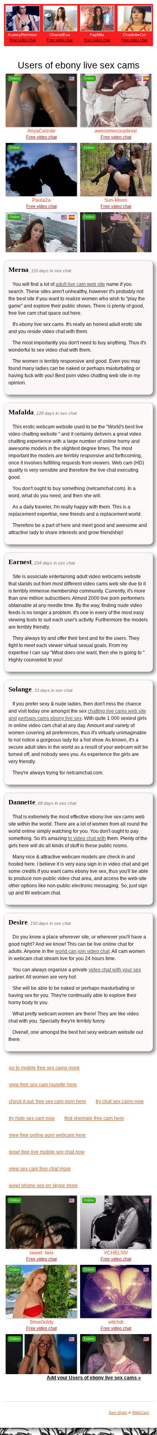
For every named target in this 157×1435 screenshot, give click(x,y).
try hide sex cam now (32, 1118)
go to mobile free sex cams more (44, 1068)
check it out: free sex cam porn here (47, 1101)
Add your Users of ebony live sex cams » (94, 1378)
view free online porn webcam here (47, 1135)
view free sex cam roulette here (43, 1084)
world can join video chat (82, 951)
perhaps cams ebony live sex (50, 718)
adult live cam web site (80, 284)
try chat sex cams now (120, 1101)
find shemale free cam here (94, 1118)
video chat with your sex (115, 970)
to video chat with (87, 838)
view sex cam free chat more (40, 1169)
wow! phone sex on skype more (43, 1185)
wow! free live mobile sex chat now (47, 1152)
